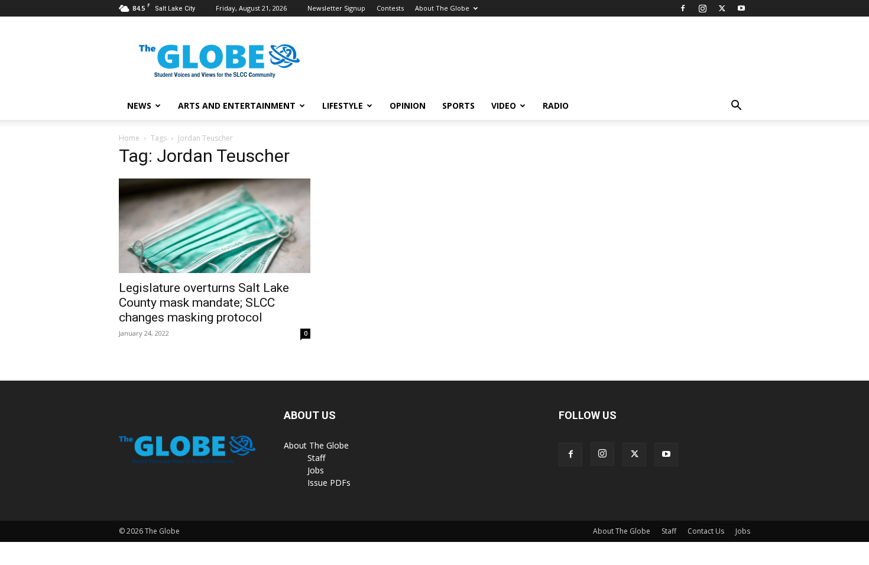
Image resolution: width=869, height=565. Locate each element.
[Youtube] (741, 8)
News (139, 105)
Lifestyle (342, 105)
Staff (316, 457)
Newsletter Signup (336, 8)
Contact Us (706, 531)
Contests (390, 8)
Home (129, 138)
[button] (736, 106)
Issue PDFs (329, 482)
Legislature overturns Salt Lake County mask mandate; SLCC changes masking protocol (204, 302)
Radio (556, 105)
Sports (458, 105)
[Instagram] (702, 8)
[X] (722, 8)
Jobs (315, 470)
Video (503, 105)
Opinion (408, 105)
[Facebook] (683, 8)
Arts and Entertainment (237, 105)
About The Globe (442, 8)
